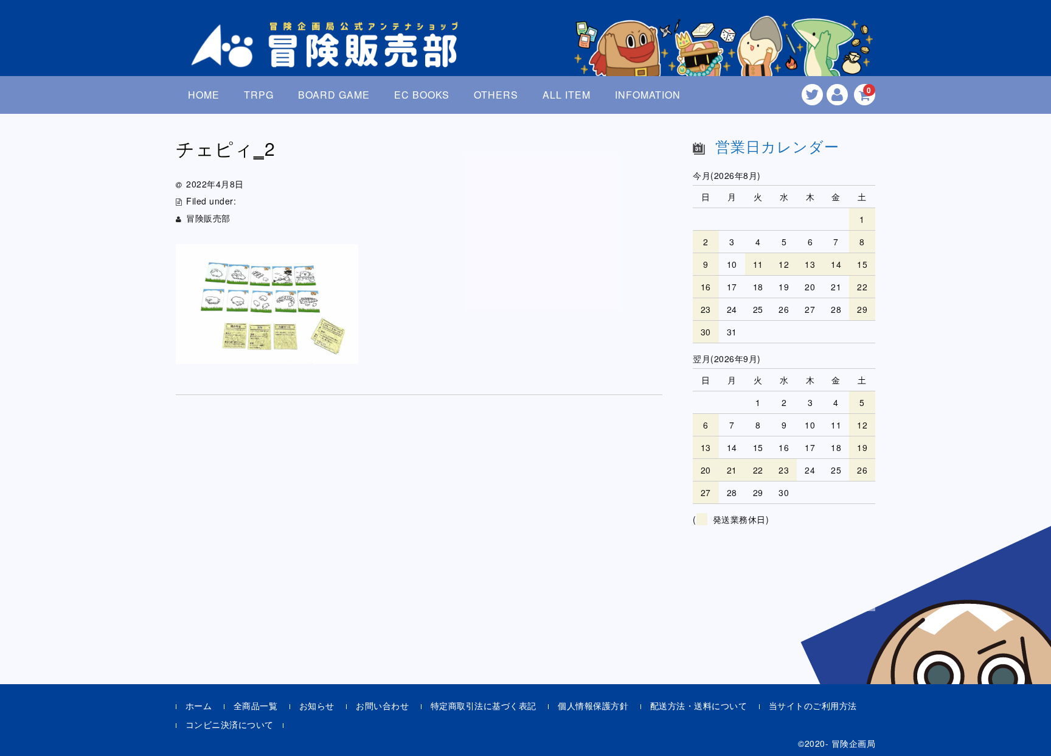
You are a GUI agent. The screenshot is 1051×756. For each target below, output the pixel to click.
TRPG (259, 95)
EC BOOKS (421, 95)
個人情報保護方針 (593, 705)
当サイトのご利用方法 (813, 705)
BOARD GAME (334, 95)
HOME (204, 95)
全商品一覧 (256, 705)
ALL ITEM (567, 95)
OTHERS (496, 95)
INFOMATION (648, 95)
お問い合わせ (382, 705)
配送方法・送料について (698, 705)
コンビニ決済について (230, 724)
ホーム (199, 705)
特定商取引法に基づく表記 (483, 705)
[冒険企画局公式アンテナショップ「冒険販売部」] (328, 57)
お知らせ (317, 705)
